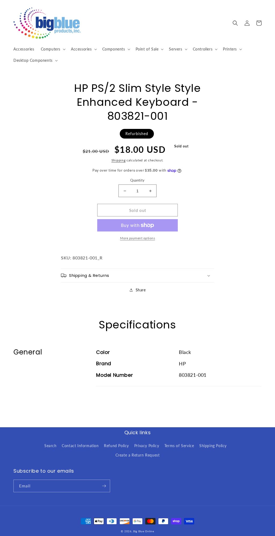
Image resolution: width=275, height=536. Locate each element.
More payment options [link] (137, 238)
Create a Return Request (137, 455)
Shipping (118, 160)
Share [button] (141, 290)
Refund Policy (116, 445)
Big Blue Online (143, 531)
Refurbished (136, 133)
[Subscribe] (104, 486)
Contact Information (80, 445)
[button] (53, 49)
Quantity (137, 180)
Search (50, 445)
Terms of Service (179, 445)
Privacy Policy (146, 445)
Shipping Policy (213, 445)
